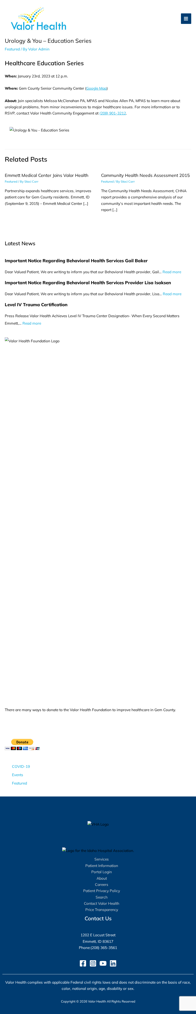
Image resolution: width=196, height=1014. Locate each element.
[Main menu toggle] (186, 18)
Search (102, 897)
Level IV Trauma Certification (36, 304)
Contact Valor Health (101, 903)
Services (101, 859)
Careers (101, 884)
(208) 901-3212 (112, 113)
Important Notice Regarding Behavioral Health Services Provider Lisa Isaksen (88, 282)
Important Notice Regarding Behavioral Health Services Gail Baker (76, 260)
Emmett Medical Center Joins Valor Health (46, 175)
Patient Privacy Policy (101, 890)
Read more (172, 271)
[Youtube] (103, 963)
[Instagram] (93, 963)
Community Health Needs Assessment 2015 (145, 175)
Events (17, 774)
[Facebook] (83, 963)
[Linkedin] (113, 963)
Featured (12, 49)
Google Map (96, 88)
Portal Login (101, 871)
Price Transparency (101, 909)
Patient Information (101, 865)
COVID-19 (21, 766)
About (102, 878)
